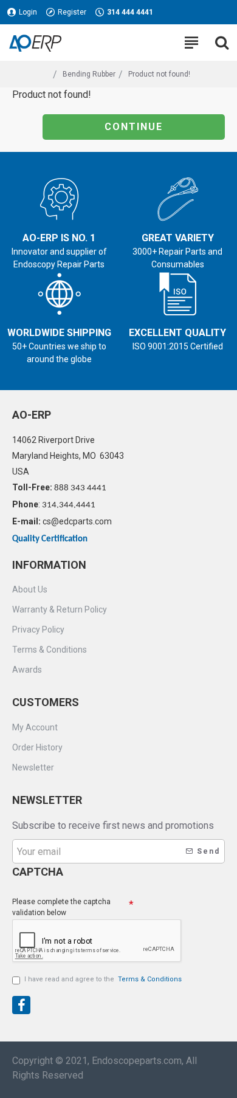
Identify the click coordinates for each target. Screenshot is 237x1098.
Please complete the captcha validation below (61, 907)
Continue (134, 126)
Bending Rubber (89, 74)
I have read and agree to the (103, 979)
